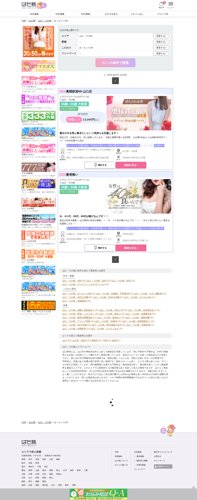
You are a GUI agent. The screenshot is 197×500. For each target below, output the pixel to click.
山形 (51, 459)
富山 (58, 470)
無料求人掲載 (142, 461)
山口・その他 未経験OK (74, 301)
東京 (23, 467)
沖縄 (74, 485)
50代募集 (60, 14)
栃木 (23, 463)
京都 (37, 474)
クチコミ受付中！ (69, 108)
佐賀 (30, 485)
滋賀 (51, 474)
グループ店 (162, 14)
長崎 (37, 485)
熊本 (67, 485)
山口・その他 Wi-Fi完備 (74, 325)
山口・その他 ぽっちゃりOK (76, 293)
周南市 (95, 340)
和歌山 (59, 474)
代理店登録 (141, 465)
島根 (44, 478)
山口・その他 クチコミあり (105, 328)
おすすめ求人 (111, 14)
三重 (86, 470)
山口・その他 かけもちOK (137, 297)
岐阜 (79, 470)
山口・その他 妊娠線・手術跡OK (112, 293)
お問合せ (157, 456)
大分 (53, 485)
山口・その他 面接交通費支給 (77, 317)
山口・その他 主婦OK (106, 321)
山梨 (37, 470)
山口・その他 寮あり (110, 314)
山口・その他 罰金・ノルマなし (78, 314)
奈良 (44, 474)
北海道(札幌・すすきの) (31, 455)
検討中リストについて (163, 452)
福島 (58, 459)
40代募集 (34, 14)
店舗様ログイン (163, 466)
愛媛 (37, 481)
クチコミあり (137, 14)
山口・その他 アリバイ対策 (76, 321)
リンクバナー (139, 469)
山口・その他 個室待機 (137, 317)
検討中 (162, 5)
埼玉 (46, 467)
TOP (24, 21)
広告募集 (137, 452)
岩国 (114, 340)
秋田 (44, 459)
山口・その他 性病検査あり (136, 321)
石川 (65, 470)
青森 (23, 459)
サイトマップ (159, 461)
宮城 (37, 459)
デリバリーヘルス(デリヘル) (75, 96)
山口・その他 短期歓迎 (74, 328)
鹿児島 (45, 485)
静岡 (30, 470)
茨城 (30, 463)
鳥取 (37, 478)
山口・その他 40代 (72, 280)
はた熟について (121, 461)
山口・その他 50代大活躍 (106, 297)
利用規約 (118, 456)
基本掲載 (140, 456)
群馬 (37, 463)
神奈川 (31, 467)
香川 (30, 481)
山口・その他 (44, 21)
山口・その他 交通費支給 (139, 314)
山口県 (32, 21)
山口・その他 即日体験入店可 (107, 325)
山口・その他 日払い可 (111, 310)
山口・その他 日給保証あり (142, 310)
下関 (105, 340)
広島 (23, 478)
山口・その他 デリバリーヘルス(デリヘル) (83, 284)
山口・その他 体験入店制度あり (78, 310)
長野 (51, 470)
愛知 (23, 470)
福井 (72, 470)
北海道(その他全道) (52, 455)
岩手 (30, 459)
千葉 (39, 467)
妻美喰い (72, 174)
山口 (64, 340)
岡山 (51, 478)
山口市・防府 (79, 340)
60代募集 (85, 14)
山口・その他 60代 (121, 280)
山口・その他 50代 (97, 280)
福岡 (23, 485)
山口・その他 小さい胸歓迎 (148, 293)
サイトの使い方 (121, 465)
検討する (102, 165)
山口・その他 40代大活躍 (75, 297)
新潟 (44, 470)
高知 (44, 481)
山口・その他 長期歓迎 (138, 325)
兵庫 (30, 474)
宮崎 (60, 485)
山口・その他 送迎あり (109, 317)
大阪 (23, 474)
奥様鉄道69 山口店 (79, 91)
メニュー (170, 5)
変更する (160, 36)
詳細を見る (130, 165)
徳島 (23, 481)
